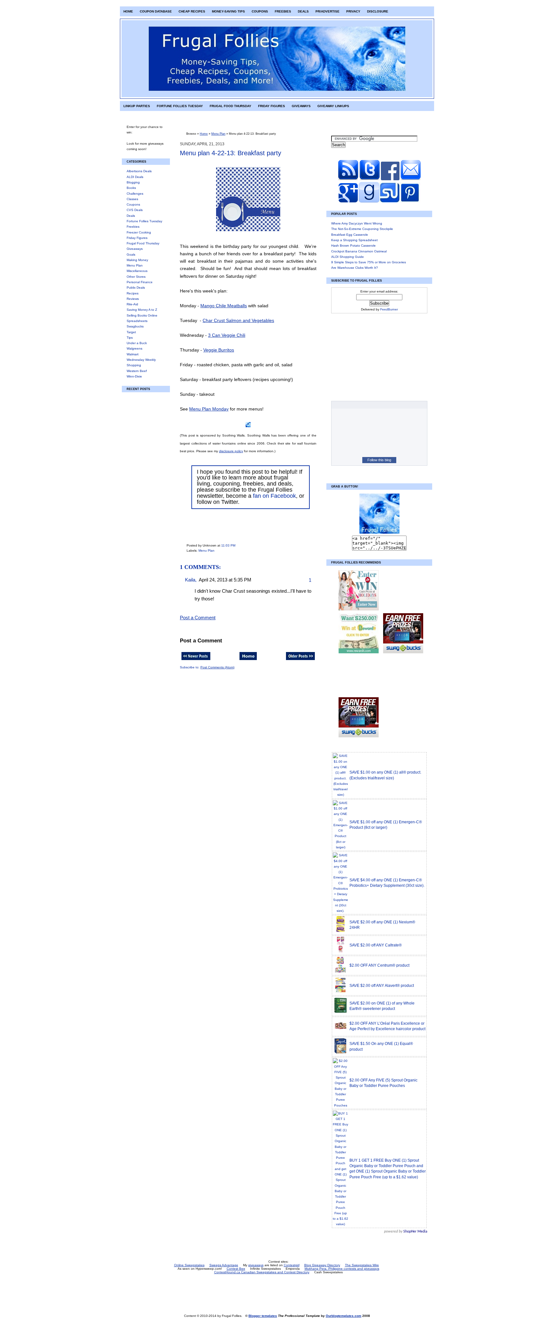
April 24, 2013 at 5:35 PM (225, 579)
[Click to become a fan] (390, 179)
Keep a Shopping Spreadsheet (354, 240)
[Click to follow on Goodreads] (368, 201)
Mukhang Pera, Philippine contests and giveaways (342, 1268)
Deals (303, 11)
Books (131, 188)
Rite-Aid (132, 304)
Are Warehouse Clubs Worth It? (354, 267)
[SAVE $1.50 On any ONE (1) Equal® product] (340, 1053)
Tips (130, 337)
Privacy (353, 11)
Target (131, 332)
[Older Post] (300, 660)
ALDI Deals (135, 177)
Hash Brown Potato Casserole (353, 245)
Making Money (137, 260)
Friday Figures (271, 106)
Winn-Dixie (134, 376)
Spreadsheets (137, 321)
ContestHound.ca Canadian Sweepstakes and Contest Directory (261, 1272)
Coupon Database (156, 11)
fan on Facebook (274, 496)
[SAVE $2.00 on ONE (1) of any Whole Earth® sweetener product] (340, 1012)
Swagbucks (135, 326)
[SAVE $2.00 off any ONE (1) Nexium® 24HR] (340, 931)
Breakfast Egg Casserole (349, 234)
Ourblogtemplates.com (343, 1316)
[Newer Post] (196, 660)
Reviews (133, 299)
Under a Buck (137, 343)
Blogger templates (262, 1316)
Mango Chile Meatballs (223, 305)
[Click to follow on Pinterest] (410, 201)
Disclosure (377, 11)
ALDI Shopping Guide (347, 257)
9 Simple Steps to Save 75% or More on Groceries (368, 262)
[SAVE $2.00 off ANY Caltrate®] (340, 952)
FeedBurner (389, 309)
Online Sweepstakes (189, 1265)
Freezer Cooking (139, 232)
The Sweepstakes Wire (362, 1265)
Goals (131, 254)
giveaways (256, 1265)
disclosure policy (231, 451)
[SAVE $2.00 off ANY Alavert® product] (340, 992)
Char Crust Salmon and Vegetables (238, 320)
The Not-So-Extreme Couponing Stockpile (362, 229)
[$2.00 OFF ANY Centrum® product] (340, 972)
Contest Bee (236, 1268)
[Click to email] (410, 179)
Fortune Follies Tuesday (180, 106)
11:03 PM (228, 545)
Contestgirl (291, 1265)
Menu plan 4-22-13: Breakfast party (230, 153)
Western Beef (137, 371)
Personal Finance (140, 282)
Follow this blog (379, 460)
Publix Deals (136, 287)
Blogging (133, 182)
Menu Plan (135, 265)
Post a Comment (197, 617)
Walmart (132, 354)
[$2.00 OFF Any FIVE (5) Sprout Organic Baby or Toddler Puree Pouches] (340, 1105)
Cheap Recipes (192, 11)
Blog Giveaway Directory (322, 1265)
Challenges (135, 193)
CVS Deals (135, 210)
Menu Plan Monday (209, 408)
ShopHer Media (415, 1232)
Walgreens (134, 348)
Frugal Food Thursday (230, 106)
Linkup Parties (136, 106)
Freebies (283, 11)
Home (128, 11)
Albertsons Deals (139, 171)
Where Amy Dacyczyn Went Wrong (356, 223)
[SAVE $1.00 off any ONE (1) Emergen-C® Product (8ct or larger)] (340, 847)
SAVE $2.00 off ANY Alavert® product (381, 985)
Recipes (132, 293)
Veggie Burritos (218, 349)
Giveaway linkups (333, 106)
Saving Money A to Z (142, 309)
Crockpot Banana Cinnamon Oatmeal (359, 251)
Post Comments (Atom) (217, 667)
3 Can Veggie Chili (226, 335)
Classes (132, 199)
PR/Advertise (327, 11)
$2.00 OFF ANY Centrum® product (379, 965)
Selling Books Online (142, 315)
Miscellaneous (137, 271)
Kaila (190, 579)
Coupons (260, 11)
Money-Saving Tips (228, 11)
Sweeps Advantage (223, 1265)
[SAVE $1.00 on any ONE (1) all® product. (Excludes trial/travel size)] (340, 794)
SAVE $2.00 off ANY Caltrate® (375, 945)
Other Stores (136, 276)
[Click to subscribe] (348, 179)
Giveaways (301, 106)
